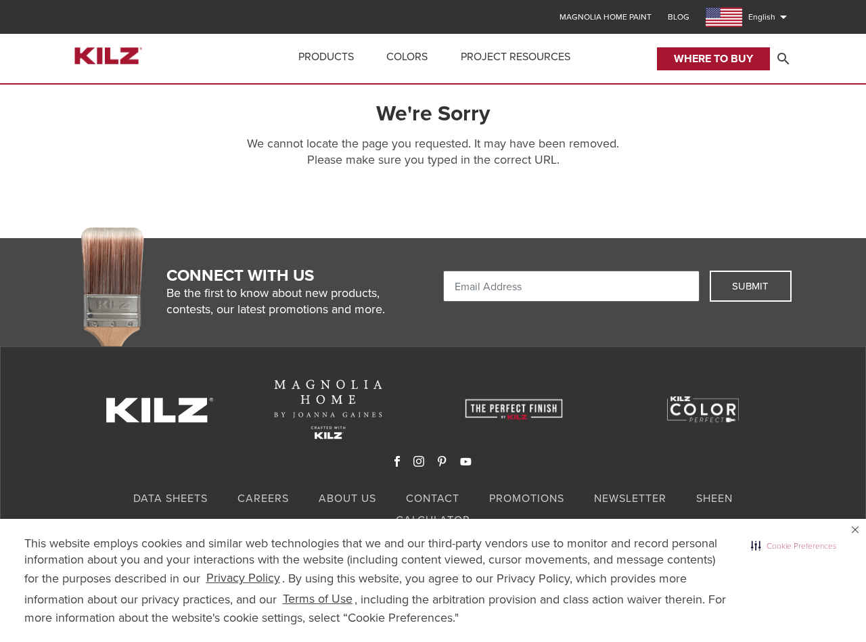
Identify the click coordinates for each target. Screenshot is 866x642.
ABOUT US (347, 497)
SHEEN (714, 497)
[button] (793, 546)
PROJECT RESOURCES (515, 56)
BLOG (678, 17)
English (770, 17)
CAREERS (263, 497)
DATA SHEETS (170, 497)
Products (326, 56)
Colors (407, 56)
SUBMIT (750, 286)
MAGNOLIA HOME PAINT (606, 17)
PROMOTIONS (526, 497)
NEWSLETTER (630, 497)
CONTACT (432, 497)
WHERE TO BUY (713, 58)
